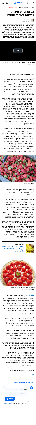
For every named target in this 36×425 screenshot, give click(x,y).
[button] (27, 3)
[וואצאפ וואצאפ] (7, 3)
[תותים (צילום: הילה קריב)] (18, 170)
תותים (32, 374)
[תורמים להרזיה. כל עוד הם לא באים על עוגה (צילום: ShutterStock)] (18, 276)
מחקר (31, 296)
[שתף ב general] (3, 3)
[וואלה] (18, 3)
